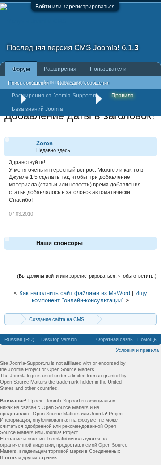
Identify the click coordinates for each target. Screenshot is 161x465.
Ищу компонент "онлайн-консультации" (89, 297)
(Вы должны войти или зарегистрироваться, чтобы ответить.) (87, 276)
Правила (122, 96)
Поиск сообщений (28, 82)
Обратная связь (114, 339)
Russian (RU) (19, 339)
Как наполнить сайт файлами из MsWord (74, 293)
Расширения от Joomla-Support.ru (55, 96)
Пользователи (108, 69)
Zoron (44, 143)
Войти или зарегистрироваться (75, 7)
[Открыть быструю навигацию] (151, 319)
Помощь (147, 339)
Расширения (60, 69)
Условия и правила (137, 350)
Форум (21, 69)
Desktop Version (59, 339)
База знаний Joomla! (38, 109)
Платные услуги (64, 82)
